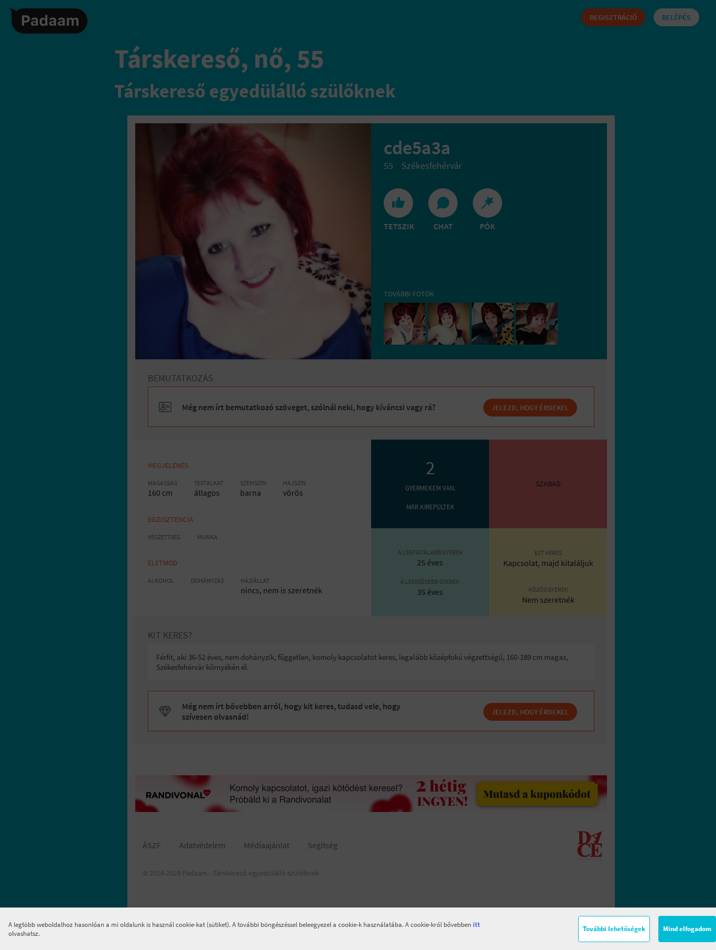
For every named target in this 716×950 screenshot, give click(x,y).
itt (476, 924)
